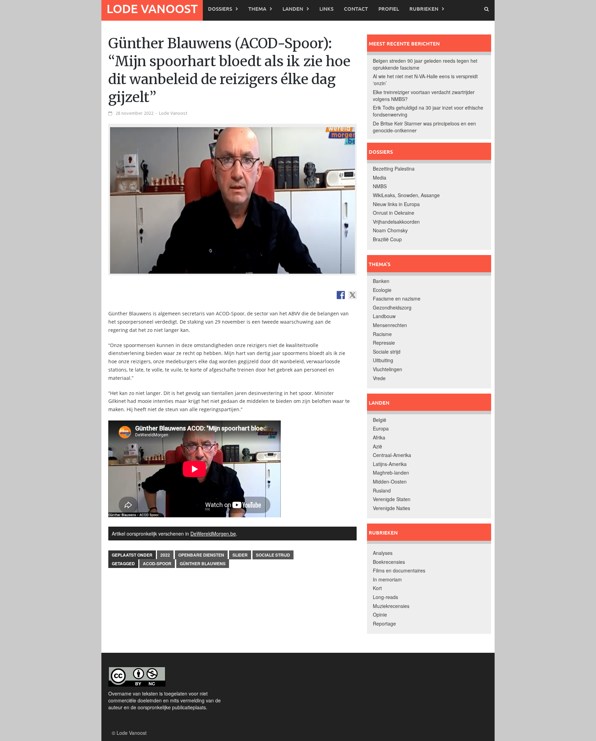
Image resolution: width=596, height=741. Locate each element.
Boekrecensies (389, 561)
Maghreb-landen (391, 472)
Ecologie (382, 289)
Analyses (383, 552)
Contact (356, 8)
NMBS (380, 186)
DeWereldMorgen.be (213, 533)
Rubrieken (423, 8)
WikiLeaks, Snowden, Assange (406, 195)
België (379, 419)
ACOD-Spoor (157, 563)
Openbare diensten (201, 555)
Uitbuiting (383, 360)
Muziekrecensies (391, 605)
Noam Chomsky (390, 230)
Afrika (379, 437)
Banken (381, 280)
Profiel (388, 8)
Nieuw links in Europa (396, 204)
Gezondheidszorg (392, 307)
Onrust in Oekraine (393, 212)
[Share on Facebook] (341, 295)
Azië (377, 446)
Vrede (379, 378)
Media (379, 177)
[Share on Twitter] (352, 295)
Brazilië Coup (387, 239)
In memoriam (387, 579)
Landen (292, 8)
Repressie (384, 342)
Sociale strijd (273, 555)
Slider (240, 555)
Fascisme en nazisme (396, 298)
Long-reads (385, 596)
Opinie (380, 614)
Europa (381, 428)
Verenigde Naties (391, 508)
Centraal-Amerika (392, 454)
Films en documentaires (399, 570)
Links (326, 8)
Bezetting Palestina (394, 168)
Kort (377, 588)
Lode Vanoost (152, 8)
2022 (165, 555)
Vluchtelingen (387, 369)
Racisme (382, 334)
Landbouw (384, 316)
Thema (257, 8)
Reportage (384, 623)
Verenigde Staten (391, 499)
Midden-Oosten (390, 481)
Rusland (382, 490)
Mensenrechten (390, 325)
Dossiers (220, 8)
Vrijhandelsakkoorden (396, 221)
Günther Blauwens (203, 563)
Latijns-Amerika (390, 463)
